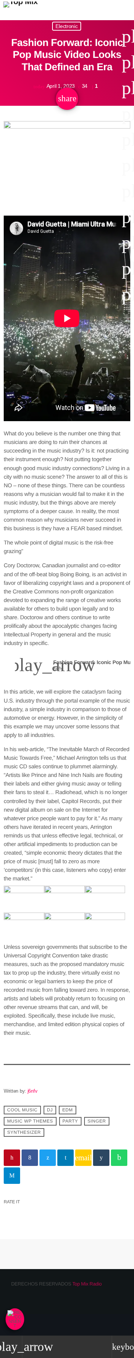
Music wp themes (30, 1121)
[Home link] (20, 10)
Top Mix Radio (87, 1284)
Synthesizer (24, 1132)
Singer (96, 1121)
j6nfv (33, 1091)
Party (70, 1121)
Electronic (66, 26)
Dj (50, 1110)
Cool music (22, 1110)
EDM (67, 1110)
